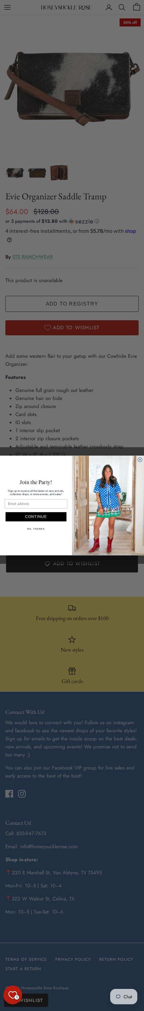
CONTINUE (36, 517)
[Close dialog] (140, 460)
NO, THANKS (36, 529)
